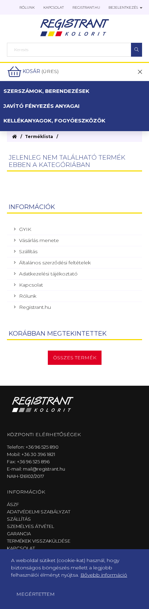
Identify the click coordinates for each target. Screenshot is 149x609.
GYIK (25, 229)
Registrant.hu (86, 7)
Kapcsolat (53, 7)
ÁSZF (13, 504)
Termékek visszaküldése (38, 541)
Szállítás (28, 251)
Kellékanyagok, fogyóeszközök (54, 120)
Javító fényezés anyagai (41, 106)
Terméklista (39, 136)
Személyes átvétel (30, 526)
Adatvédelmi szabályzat (38, 511)
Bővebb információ (103, 575)
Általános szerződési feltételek (55, 262)
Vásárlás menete (39, 240)
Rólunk (27, 7)
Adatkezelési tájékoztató (48, 274)
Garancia (19, 533)
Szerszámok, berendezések (46, 91)
